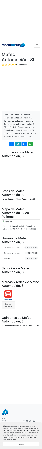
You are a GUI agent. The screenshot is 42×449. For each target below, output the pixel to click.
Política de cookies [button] (9, 439)
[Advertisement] (21, 21)
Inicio (4, 421)
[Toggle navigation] (37, 45)
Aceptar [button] (21, 444)
